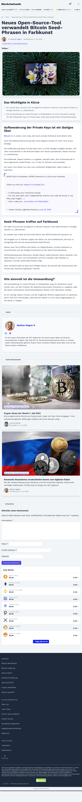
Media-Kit (5, 733)
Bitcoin (7, 136)
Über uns (5, 704)
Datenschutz (7, 750)
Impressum (6, 745)
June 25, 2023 (45, 209)
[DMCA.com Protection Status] (41, 780)
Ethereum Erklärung (9, 678)
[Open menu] (78, 4)
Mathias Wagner (25, 325)
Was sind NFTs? (8, 683)
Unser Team (6, 709)
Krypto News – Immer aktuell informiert (15, 43)
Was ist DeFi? (7, 673)
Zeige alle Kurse (41, 641)
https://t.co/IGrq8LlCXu (34, 185)
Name (5, 544)
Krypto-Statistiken (9, 687)
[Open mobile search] (74, 4)
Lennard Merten (15, 423)
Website (5, 556)
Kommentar (7, 520)
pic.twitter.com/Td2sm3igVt (36, 201)
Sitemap (5, 758)
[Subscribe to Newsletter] (70, 4)
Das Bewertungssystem (11, 724)
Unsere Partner (7, 719)
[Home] (2, 17)
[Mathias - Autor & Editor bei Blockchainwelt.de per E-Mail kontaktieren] (6, 333)
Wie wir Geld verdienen (11, 714)
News (7, 17)
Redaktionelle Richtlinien (11, 728)
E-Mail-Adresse (9, 550)
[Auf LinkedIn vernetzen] (10, 333)
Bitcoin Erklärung (8, 668)
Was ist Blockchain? (9, 663)
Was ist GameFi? (8, 692)
